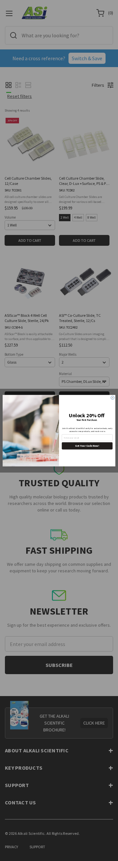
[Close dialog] (112, 398)
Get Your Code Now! (87, 445)
